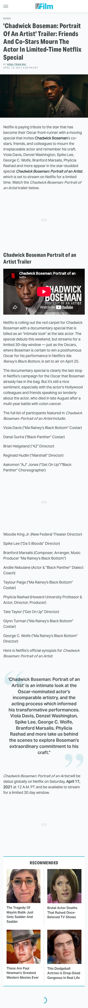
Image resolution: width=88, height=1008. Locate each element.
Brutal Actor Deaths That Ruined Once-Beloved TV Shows (62, 912)
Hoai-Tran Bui (16, 64)
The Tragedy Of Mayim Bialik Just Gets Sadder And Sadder (20, 915)
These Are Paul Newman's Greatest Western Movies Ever (23, 973)
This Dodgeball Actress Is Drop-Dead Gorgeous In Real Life (63, 973)
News (7, 18)
